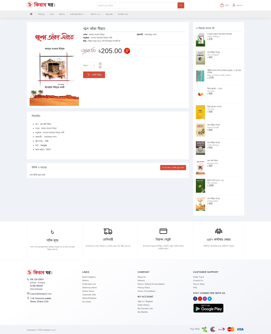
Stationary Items (89, 287)
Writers (85, 280)
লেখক (52, 14)
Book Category (89, 277)
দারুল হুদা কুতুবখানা (213, 55)
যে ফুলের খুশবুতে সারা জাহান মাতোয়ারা (219, 34)
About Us (142, 277)
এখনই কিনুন (95, 74)
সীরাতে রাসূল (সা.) (94, 41)
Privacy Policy (144, 287)
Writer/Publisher (89, 298)
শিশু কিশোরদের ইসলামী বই (111, 41)
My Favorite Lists (145, 308)
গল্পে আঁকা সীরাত (212, 160)
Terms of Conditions (146, 291)
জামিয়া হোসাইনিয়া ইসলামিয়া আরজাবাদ (219, 75)
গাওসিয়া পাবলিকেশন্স (213, 37)
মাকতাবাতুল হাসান (151, 34)
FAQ (195, 287)
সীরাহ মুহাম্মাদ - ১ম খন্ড (214, 88)
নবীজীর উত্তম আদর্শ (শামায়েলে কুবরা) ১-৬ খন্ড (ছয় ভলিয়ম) (224, 71)
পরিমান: (85, 65)
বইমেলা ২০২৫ (95, 14)
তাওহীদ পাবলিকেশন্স (213, 145)
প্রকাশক (62, 14)
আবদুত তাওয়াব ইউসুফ (96, 34)
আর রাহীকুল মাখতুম (213, 52)
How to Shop (199, 284)
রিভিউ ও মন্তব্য (39, 167)
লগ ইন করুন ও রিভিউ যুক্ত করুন (173, 167)
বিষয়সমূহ (41, 14)
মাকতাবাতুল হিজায (212, 201)
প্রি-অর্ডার (109, 14)
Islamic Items (88, 291)
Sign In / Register (145, 301)
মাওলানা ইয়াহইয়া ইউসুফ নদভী (101, 37)
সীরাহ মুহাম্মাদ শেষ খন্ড (214, 106)
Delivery (141, 280)
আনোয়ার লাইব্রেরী (212, 127)
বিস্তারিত (36, 115)
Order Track (198, 277)
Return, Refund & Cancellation (151, 284)
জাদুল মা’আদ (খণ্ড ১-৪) (215, 180)
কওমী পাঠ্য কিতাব (76, 14)
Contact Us (198, 280)
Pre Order (86, 302)
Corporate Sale (89, 294)
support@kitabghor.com (41, 294)
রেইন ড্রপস (210, 91)
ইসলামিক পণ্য (123, 14)
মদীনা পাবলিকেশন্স (212, 183)
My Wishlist (143, 312)
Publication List (89, 284)
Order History (144, 305)
